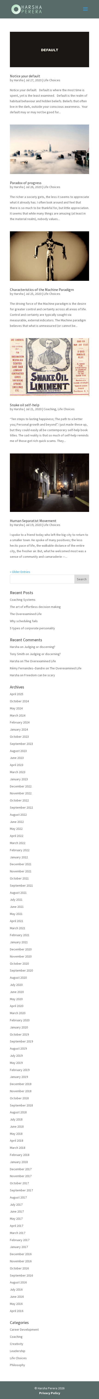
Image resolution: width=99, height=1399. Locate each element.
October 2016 (19, 1268)
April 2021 (16, 921)
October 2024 (19, 701)
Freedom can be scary (39, 675)
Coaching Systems (22, 600)
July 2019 (16, 1056)
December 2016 (21, 1254)
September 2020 (21, 970)
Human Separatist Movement (33, 520)
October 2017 (19, 1183)
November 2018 (21, 1091)
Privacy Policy (49, 1393)
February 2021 (19, 935)
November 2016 (21, 1261)
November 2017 (21, 1176)
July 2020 (16, 985)
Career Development (24, 1329)
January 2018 (19, 1162)
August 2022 (18, 815)
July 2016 (16, 1289)
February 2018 (19, 1155)
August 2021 (18, 893)
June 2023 (17, 758)
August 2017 (18, 1197)
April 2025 (16, 694)
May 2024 (16, 708)
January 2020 (19, 1027)
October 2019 (19, 1034)
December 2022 (21, 786)
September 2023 (21, 744)
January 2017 (19, 1247)
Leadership (17, 1351)
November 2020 (21, 956)
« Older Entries (20, 572)
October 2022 (19, 800)
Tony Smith (17, 654)
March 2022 (17, 843)
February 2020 (19, 1020)
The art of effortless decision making (35, 607)
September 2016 (21, 1275)
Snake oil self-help (24, 405)
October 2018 (19, 1098)
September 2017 (21, 1190)
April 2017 (16, 1226)
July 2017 (16, 1204)
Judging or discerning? (39, 647)
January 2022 (19, 857)
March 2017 (17, 1233)
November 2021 (21, 871)
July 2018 (16, 1119)
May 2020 (16, 999)
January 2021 (19, 942)
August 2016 (18, 1282)
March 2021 (17, 928)
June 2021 (17, 907)
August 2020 (18, 977)
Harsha (18, 80)
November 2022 (21, 793)
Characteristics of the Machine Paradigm (42, 289)
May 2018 (16, 1134)
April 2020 (16, 1006)
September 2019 (21, 1041)
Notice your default (25, 76)
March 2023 (17, 772)
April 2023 (16, 765)
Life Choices (52, 80)
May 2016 (16, 1304)
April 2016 (16, 1311)
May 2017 (16, 1218)
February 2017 (19, 1240)
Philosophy (17, 1365)
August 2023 (18, 751)
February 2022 (19, 850)
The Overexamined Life (26, 614)
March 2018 (17, 1148)
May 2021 (16, 914)
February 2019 (19, 1070)
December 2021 (21, 864)
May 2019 (16, 1063)
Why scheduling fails (24, 621)
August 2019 (18, 1048)
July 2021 (16, 899)
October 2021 (19, 878)
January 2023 (19, 779)
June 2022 (17, 822)
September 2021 (21, 885)
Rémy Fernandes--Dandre (27, 668)
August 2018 (18, 1112)
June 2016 (17, 1297)
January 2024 (19, 729)
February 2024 (19, 722)
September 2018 (21, 1105)
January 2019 (19, 1077)
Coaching (50, 409)
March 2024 (17, 715)
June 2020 (17, 992)
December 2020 (21, 949)
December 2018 (21, 1084)
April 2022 (16, 836)
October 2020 (19, 963)
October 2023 (19, 736)
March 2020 (17, 1013)
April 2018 (16, 1140)
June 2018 (17, 1126)
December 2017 (21, 1169)
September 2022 (21, 807)
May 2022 (16, 829)
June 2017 (17, 1211)
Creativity (16, 1344)
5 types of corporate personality (32, 628)
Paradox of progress (25, 182)
